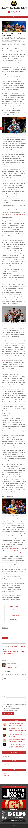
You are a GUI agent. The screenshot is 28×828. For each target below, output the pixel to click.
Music (5, 38)
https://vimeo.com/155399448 (16, 214)
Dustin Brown (13, 606)
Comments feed (7, 777)
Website (18, 615)
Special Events (11, 38)
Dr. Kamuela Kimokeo (13, 40)
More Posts (11, 615)
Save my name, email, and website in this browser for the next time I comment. (14, 705)
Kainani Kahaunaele (10, 43)
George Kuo (9, 41)
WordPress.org (6, 779)
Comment (4, 679)
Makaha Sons (5, 44)
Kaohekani (11, 431)
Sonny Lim (12, 44)
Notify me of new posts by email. (10, 710)
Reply (15, 667)
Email (3, 699)
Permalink (9, 667)
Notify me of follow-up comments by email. (13, 708)
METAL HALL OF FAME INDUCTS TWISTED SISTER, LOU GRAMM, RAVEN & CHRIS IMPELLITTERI (14, 648)
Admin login (14, 825)
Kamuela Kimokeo (20, 43)
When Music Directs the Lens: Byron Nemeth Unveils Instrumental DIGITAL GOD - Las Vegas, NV (17, 730)
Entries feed (6, 775)
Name (3, 696)
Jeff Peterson (16, 41)
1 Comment (22, 44)
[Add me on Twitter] (16, 620)
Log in (4, 773)
